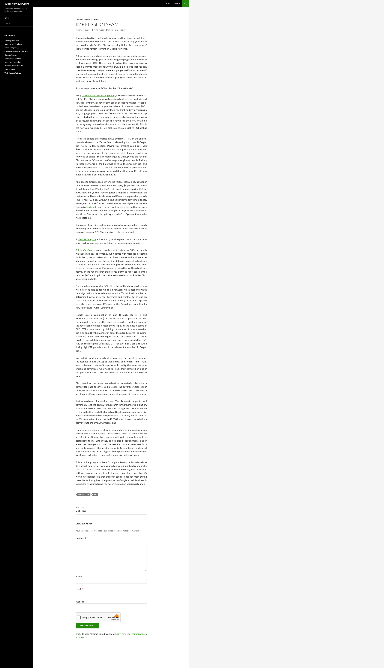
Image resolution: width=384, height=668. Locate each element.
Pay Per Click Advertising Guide (98, 95)
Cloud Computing (11, 48)
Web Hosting (9, 69)
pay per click (83, 495)
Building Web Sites (11, 40)
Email (79, 589)
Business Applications (13, 44)
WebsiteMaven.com (16, 3)
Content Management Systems (16, 51)
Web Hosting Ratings (12, 73)
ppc (95, 495)
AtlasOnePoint (85, 250)
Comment (81, 537)
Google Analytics (87, 239)
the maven (99, 30)
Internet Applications (12, 58)
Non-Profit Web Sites (12, 62)
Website (80, 601)
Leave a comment (116, 30)
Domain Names (10, 55)
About (177, 3)
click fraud (90, 206)
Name (79, 576)
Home (167, 3)
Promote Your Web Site (87, 19)
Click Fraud (81, 509)
